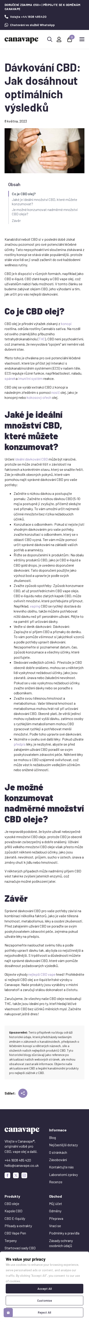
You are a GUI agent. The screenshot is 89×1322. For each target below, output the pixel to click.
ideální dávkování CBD (31, 459)
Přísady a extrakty (18, 1225)
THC (42, 339)
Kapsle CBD (13, 1211)
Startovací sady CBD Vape (20, 1250)
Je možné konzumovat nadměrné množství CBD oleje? (45, 211)
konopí (66, 323)
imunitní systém (30, 378)
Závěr (16, 220)
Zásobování (58, 1159)
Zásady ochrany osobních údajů (61, 1243)
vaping (35, 606)
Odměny (55, 1211)
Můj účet (55, 1203)
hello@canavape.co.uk (22, 1165)
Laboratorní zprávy (63, 1174)
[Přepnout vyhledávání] (49, 39)
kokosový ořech (39, 397)
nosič (55, 392)
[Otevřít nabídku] (81, 39)
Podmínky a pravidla (64, 1233)
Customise (44, 1300)
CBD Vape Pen (15, 1233)
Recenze (55, 1182)
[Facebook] (7, 1175)
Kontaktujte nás (61, 1167)
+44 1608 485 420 (18, 1160)
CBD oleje (12, 1203)
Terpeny (11, 1240)
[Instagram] (24, 1175)
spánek (10, 378)
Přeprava (56, 1218)
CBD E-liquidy (15, 1218)
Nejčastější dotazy (63, 1145)
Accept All (44, 1288)
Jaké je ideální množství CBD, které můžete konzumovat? (44, 201)
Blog (52, 1137)
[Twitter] (16, 1175)
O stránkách (58, 1152)
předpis (20, 744)
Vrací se (55, 1225)
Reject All (44, 1312)
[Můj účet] (59, 39)
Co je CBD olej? (24, 194)
